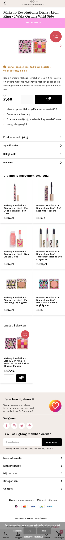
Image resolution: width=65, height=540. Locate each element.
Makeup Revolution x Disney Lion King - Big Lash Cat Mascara (48, 208)
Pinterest (29, 426)
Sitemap (53, 500)
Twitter (22, 426)
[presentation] (58, 45)
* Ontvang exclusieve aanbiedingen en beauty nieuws (28, 448)
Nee (44, 531)
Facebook (6, 426)
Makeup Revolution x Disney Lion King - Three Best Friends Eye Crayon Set (49, 255)
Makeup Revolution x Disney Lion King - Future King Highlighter (16, 300)
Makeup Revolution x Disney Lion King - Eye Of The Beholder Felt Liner (16, 209)
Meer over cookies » (33, 536)
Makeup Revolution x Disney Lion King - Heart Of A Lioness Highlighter (47, 301)
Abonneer (51, 442)
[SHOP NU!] (21, 378)
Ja (29, 531)
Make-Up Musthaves (35, 518)
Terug (4, 3)
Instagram (14, 426)
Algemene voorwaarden (21, 500)
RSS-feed (41, 500)
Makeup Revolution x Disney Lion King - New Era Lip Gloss (16, 254)
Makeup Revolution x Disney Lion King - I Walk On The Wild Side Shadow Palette (16, 362)
